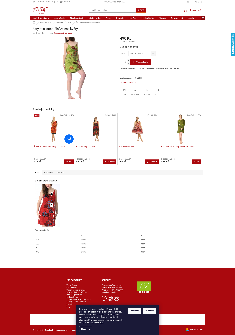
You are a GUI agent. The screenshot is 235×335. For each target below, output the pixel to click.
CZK (188, 2)
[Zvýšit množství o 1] (129, 60)
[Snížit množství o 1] (129, 63)
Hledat (141, 10)
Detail (69, 162)
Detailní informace (127, 83)
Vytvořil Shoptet (196, 330)
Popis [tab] (37, 172)
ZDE (101, 323)
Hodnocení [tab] (48, 172)
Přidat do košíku (142, 62)
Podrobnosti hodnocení (63, 33)
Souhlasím (149, 311)
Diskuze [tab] (60, 172)
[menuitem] (40, 18)
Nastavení (85, 329)
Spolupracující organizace (115, 2)
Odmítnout (134, 311)
